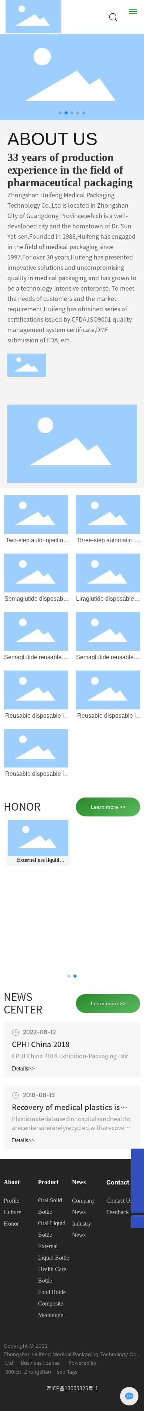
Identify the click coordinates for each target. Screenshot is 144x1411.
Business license (40, 1363)
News (79, 1182)
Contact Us (119, 1200)
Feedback (117, 1212)
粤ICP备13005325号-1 (72, 1388)
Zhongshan (37, 1371)
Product (48, 1182)
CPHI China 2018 (40, 1044)
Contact (117, 1182)
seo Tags (67, 1372)
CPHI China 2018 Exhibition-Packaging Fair (70, 1056)
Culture (12, 1212)
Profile (11, 1200)
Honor (11, 1223)
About (12, 1182)
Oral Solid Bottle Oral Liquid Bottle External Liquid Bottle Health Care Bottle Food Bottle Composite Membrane (53, 1257)
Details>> (23, 1068)
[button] (60, 112)
